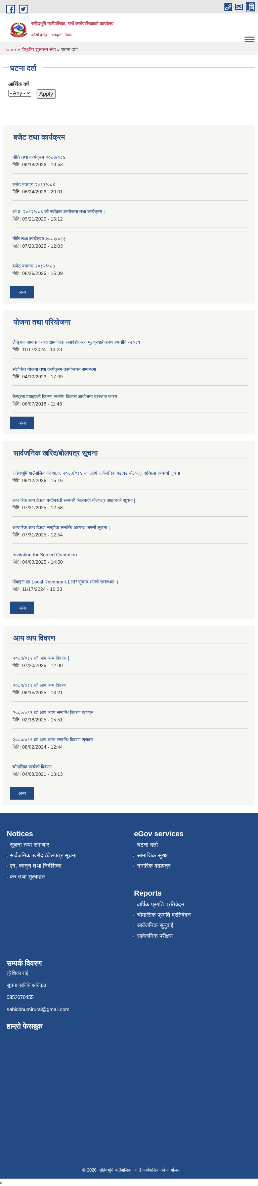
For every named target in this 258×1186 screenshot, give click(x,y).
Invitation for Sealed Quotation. (45, 554)
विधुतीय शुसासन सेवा (39, 49)
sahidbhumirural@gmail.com (38, 1009)
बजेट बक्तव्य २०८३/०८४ (33, 184)
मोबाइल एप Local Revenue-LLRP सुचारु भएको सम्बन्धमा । (65, 581)
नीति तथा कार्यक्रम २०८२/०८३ (39, 238)
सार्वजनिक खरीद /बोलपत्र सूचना (43, 855)
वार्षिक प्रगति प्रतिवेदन (160, 904)
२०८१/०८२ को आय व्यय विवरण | (40, 658)
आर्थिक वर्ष (18, 84)
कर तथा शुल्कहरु (27, 876)
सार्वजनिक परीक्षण (155, 936)
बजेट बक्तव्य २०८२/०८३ (33, 266)
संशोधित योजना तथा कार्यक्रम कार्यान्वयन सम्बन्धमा (54, 369)
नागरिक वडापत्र (153, 866)
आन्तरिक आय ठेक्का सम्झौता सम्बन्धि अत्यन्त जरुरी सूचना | (61, 527)
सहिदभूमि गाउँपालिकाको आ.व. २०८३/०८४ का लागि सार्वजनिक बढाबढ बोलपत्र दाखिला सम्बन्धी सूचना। (97, 473)
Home (9, 49)
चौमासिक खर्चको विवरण (32, 766)
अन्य (22, 292)
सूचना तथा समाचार (29, 845)
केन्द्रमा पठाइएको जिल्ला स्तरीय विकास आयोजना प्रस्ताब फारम (64, 396)
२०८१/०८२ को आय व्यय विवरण (39, 685)
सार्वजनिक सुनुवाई (155, 925)
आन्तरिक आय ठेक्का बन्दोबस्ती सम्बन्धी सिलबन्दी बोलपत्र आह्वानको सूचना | (73, 500)
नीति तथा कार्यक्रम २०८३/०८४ (39, 157)
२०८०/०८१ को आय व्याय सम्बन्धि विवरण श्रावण (52, 739)
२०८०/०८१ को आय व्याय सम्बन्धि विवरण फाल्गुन (52, 712)
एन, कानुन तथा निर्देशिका (35, 866)
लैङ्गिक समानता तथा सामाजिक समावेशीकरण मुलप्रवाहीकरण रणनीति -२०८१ (76, 342)
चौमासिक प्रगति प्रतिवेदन (164, 915)
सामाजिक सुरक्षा (153, 855)
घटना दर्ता (147, 845)
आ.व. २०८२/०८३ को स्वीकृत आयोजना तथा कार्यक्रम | (58, 211)
